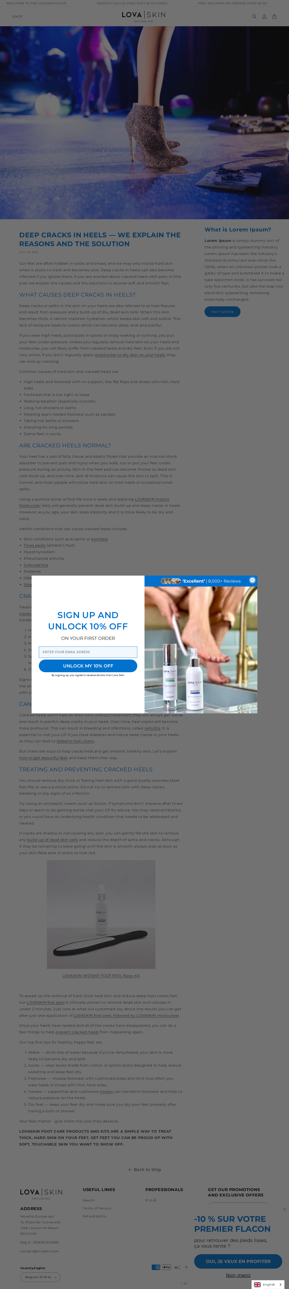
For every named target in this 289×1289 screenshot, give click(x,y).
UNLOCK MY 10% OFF (88, 666)
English (269, 1284)
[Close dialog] (252, 580)
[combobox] (268, 1284)
